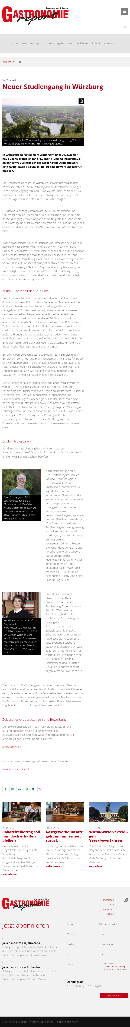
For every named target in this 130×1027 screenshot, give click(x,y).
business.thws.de (11, 746)
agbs (112, 904)
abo (69, 43)
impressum (108, 899)
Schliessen (9, 62)
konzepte (35, 43)
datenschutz (108, 909)
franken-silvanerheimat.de (16, 769)
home (14, 43)
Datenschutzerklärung (114, 966)
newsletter (110, 43)
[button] (5, 789)
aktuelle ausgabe (54, 43)
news (24, 43)
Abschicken (114, 995)
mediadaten (82, 43)
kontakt (96, 43)
